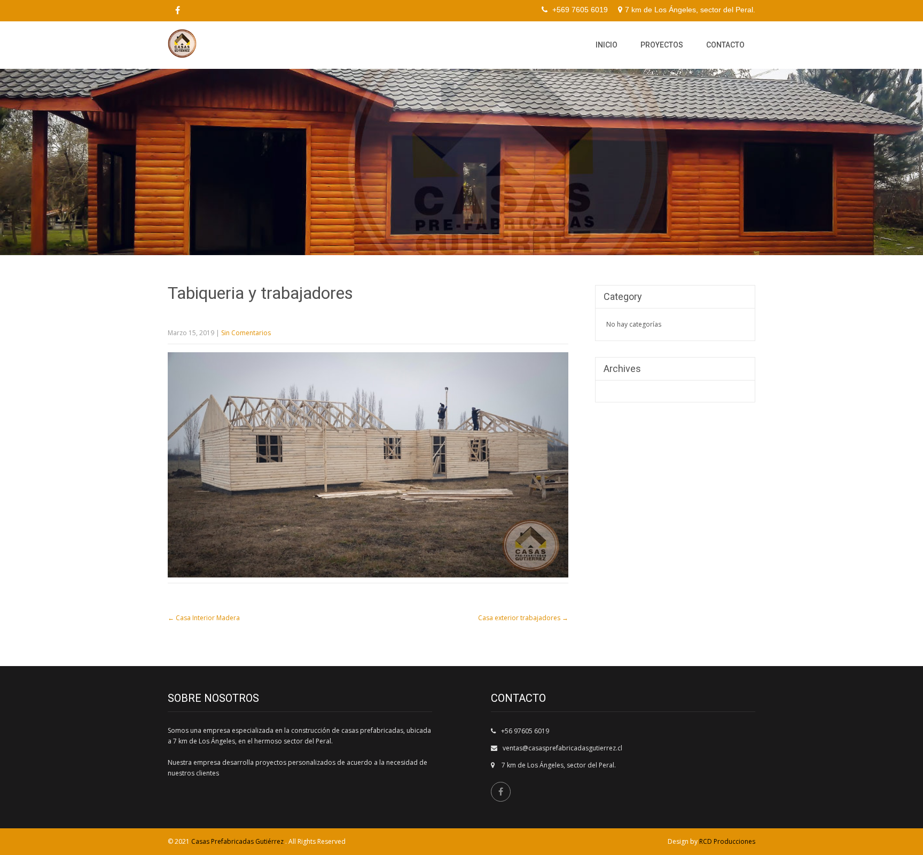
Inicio (606, 45)
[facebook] (177, 10)
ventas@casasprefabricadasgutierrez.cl (562, 748)
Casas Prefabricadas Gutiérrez (238, 841)
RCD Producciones (727, 841)
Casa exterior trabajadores (523, 617)
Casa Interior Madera (204, 617)
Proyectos (661, 45)
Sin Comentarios (246, 332)
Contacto (725, 45)
